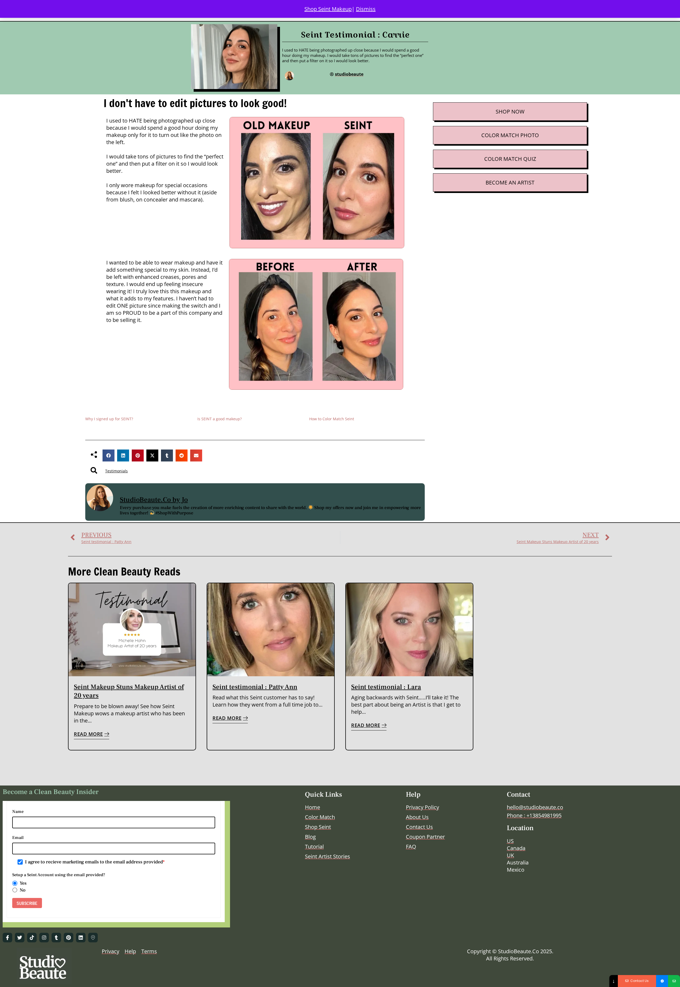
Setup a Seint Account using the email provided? (58, 874)
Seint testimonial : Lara (386, 687)
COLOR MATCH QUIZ (510, 158)
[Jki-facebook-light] (7, 937)
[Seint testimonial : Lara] (409, 629)
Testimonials (116, 470)
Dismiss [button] (366, 8)
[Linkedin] (81, 937)
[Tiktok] (32, 937)
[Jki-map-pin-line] (93, 937)
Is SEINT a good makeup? (219, 418)
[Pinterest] (68, 937)
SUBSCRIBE (27, 903)
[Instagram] (44, 937)
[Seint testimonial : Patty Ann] (270, 629)
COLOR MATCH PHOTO (510, 135)
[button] (108, 455)
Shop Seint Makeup (328, 8)
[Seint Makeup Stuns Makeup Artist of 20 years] (132, 629)
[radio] (15, 883)
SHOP (503, 111)
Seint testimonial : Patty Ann (254, 687)
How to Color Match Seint (331, 418)
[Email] (674, 981)
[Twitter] (19, 937)
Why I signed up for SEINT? (109, 418)
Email (18, 837)
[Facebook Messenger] (662, 981)
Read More (88, 734)
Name (18, 811)
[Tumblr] (56, 937)
